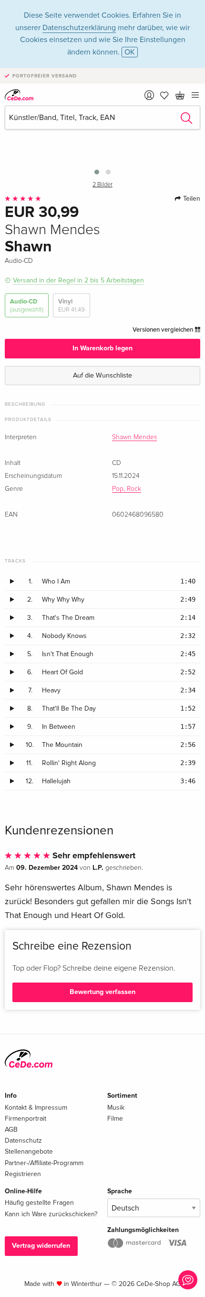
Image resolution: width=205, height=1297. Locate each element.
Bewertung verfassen (102, 992)
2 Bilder (102, 185)
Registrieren (23, 1174)
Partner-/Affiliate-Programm (44, 1163)
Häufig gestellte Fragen (39, 1203)
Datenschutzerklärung (79, 27)
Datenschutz (23, 1140)
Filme (115, 1118)
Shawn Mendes (134, 437)
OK (129, 52)
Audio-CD (26, 305)
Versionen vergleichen (164, 330)
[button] (96, 172)
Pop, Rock (126, 489)
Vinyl (71, 305)
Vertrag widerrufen (41, 1246)
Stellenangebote (29, 1151)
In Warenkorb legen (102, 348)
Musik (115, 1107)
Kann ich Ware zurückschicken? (51, 1214)
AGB (11, 1129)
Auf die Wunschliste (102, 375)
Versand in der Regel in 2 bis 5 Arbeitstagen (78, 280)
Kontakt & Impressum (36, 1107)
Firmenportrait (25, 1118)
